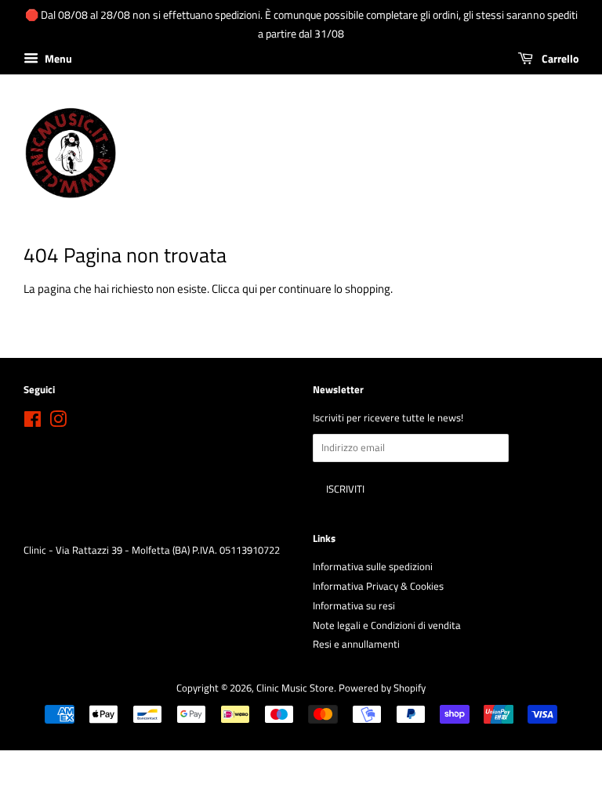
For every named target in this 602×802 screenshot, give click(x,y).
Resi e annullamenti (356, 644)
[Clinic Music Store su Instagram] (58, 422)
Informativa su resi (354, 605)
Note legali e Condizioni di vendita (387, 625)
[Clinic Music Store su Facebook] (33, 422)
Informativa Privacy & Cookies (378, 586)
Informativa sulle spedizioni (373, 566)
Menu (57, 58)
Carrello (558, 58)
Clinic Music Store (295, 688)
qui (249, 289)
